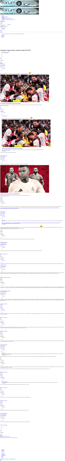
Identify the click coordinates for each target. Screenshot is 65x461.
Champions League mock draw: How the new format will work (10, 193)
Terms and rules (4, 454)
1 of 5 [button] (1, 58)
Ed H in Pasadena (2, 65)
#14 (2, 339)
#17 (2, 380)
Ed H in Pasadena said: (4, 381)
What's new (3, 17)
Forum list (3, 16)
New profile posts (8, 19)
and (6, 277)
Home (2, 15)
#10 (2, 285)
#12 (2, 312)
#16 (2, 365)
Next (1, 63)
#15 (2, 351)
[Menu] (0, 7)
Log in (1, 30)
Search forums (6, 16)
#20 (2, 420)
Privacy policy (3, 455)
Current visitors (3, 19)
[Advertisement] (22, 43)
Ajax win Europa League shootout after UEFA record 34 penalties (10, 103)
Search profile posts (12, 19)
